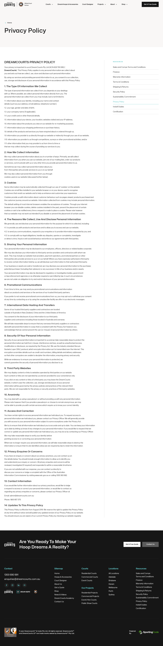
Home (57, 573)
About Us (58, 584)
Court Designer (87, 4)
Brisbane (112, 580)
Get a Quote (59, 587)
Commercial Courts (90, 577)
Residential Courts (89, 573)
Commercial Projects (90, 596)
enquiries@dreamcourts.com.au (22, 579)
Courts (48, 4)
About (112, 4)
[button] (49, 4)
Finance (139, 580)
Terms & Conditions (144, 587)
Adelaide (112, 577)
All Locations (114, 573)
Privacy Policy (141, 601)
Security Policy (142, 594)
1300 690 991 (11, 574)
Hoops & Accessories (63, 577)
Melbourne (113, 587)
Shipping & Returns (143, 591)
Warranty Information (144, 584)
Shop (123, 4)
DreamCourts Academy (64, 598)
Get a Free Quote (150, 4)
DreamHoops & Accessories (68, 4)
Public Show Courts (89, 603)
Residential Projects (90, 593)
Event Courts (87, 580)
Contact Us (150, 544)
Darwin (111, 584)
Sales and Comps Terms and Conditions (145, 574)
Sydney (112, 595)
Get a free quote (132, 544)
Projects (101, 4)
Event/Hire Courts (89, 600)
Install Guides (141, 605)
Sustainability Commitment (147, 598)
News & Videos (60, 595)
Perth (111, 591)
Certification (141, 608)
